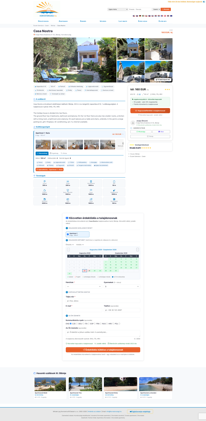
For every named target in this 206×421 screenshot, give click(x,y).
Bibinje (53, 25)
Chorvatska (140, 415)
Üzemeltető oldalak (67, 415)
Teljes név (70, 297)
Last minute (123, 21)
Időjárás (103, 21)
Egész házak (142, 21)
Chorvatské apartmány (118, 418)
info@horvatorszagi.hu (114, 411)
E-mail (69, 306)
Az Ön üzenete (76, 328)
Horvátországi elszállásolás (82, 415)
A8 (140, 94)
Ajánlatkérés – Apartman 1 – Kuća (51, 169)
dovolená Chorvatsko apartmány (100, 415)
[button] (150, 146)
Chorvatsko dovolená (117, 415)
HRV (110, 324)
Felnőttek (70, 282)
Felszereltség (43, 153)
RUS (104, 324)
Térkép (151, 136)
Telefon (111, 306)
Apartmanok (63, 21)
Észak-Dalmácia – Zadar (41, 25)
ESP (92, 324)
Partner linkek (92, 418)
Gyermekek (112, 282)
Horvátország (43, 21)
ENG (68, 324)
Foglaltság (55, 153)
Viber (162, 131)
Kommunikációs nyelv (79, 320)
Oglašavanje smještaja (141, 412)
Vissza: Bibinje (134, 154)
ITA (86, 324)
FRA (98, 324)
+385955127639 (139, 128)
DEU (80, 324)
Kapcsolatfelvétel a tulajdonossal (151, 111)
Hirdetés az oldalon (94, 411)
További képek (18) (164, 79)
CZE (74, 324)
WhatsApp (141, 131)
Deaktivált (84, 418)
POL (117, 324)
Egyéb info (163, 21)
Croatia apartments (130, 415)
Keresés (166, 9)
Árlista (65, 153)
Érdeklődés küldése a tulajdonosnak (104, 349)
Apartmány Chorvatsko (103, 418)
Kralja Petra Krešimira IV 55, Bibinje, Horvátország (53, 35)
